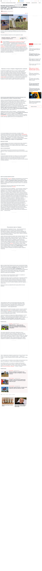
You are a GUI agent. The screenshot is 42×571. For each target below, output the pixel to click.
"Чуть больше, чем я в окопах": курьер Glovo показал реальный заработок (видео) (34, 79)
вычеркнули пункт (4, 115)
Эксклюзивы (28, 2)
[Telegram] (33, 1)
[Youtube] (35, 1)
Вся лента (30, 46)
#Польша (4, 394)
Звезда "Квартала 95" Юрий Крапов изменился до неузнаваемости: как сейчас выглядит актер (34, 102)
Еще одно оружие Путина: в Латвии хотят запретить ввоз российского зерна (18, 388)
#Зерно (7, 394)
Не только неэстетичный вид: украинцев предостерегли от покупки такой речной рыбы (34, 84)
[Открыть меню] (1, 1)
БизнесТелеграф (34, 2)
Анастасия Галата (5, 11)
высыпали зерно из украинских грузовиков (16, 41)
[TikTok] (38, 1)
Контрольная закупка (20, 2)
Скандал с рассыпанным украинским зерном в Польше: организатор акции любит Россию (17, 380)
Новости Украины (11, 378)
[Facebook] (31, 1)
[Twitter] (36, 1)
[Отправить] (10, 1)
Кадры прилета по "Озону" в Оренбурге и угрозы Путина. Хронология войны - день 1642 (34, 69)
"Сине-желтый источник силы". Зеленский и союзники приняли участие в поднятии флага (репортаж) (34, 90)
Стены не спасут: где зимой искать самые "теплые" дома (34, 64)
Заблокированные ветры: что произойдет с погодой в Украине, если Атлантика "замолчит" (34, 54)
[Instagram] (37, 1)
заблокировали (24, 134)
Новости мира (11, 370)
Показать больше (34, 106)
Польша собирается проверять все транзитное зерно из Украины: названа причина (17, 372)
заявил (9, 310)
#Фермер (13, 394)
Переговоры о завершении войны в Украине (8, 2)
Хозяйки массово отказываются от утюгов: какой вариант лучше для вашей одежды (34, 49)
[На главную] (21, 1)
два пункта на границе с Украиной (8, 366)
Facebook (14, 186)
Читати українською (4, 13)
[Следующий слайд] (41, 3)
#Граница (10, 394)
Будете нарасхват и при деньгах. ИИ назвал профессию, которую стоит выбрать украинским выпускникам (35, 60)
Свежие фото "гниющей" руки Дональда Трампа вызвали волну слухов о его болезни (34, 74)
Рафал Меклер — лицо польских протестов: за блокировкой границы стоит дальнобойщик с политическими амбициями (17, 326)
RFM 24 (11, 243)
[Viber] (32, 1)
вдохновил (10, 178)
